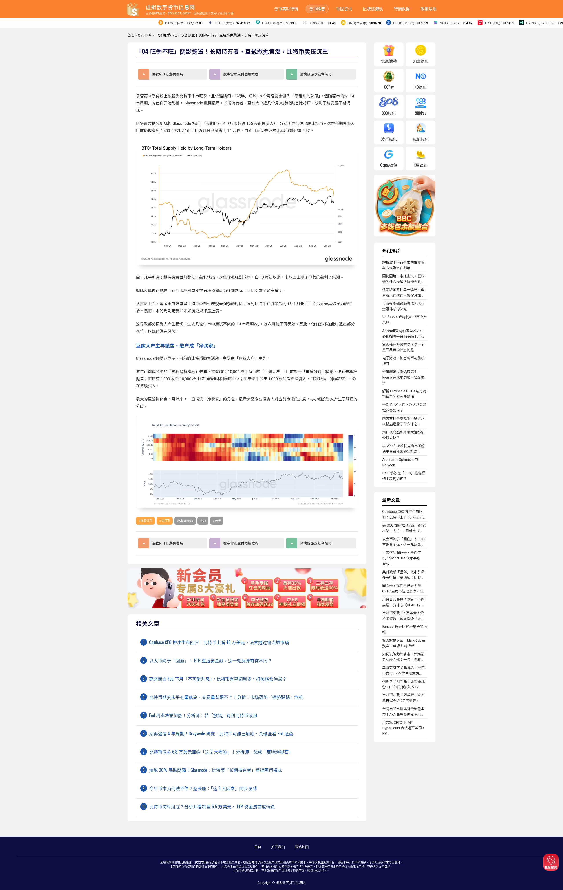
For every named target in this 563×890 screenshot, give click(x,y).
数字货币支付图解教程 (240, 74)
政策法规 (429, 9)
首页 (131, 35)
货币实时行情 (286, 9)
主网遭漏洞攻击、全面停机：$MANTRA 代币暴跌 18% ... (401, 558)
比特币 (165, 520)
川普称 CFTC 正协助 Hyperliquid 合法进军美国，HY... (403, 728)
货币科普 (317, 9)
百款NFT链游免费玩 (167, 74)
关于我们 (278, 847)
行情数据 (402, 9)
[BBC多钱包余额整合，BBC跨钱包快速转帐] (404, 235)
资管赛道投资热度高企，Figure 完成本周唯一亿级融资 (403, 377)
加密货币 (146, 520)
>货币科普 (144, 35)
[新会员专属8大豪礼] (247, 607)
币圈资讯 (344, 9)
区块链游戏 (373, 9)
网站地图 (302, 847)
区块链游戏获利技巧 (316, 74)
